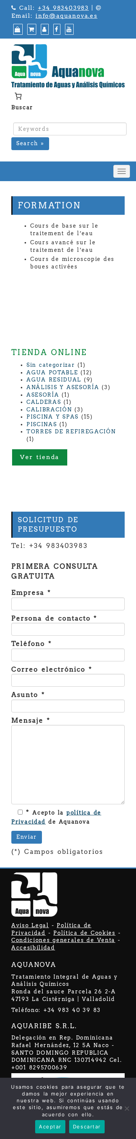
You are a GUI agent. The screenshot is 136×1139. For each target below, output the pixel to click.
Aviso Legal (30, 925)
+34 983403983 (63, 8)
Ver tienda (39, 457)
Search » (30, 143)
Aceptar (50, 1126)
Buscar (22, 107)
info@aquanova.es (66, 15)
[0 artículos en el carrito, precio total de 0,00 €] (18, 96)
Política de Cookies (84, 933)
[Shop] (17, 29)
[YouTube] (68, 29)
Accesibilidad (33, 948)
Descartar (87, 1126)
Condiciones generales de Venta (63, 940)
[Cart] (30, 29)
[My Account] (44, 29)
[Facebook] (55, 29)
